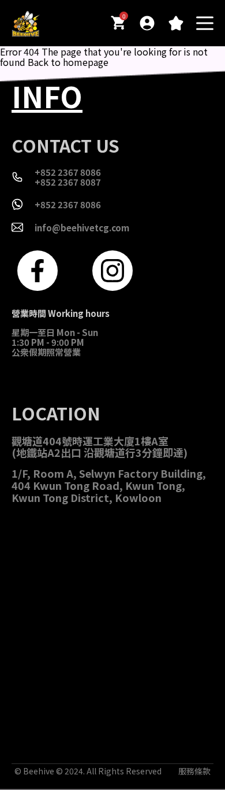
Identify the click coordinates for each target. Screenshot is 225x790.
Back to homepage (68, 62)
